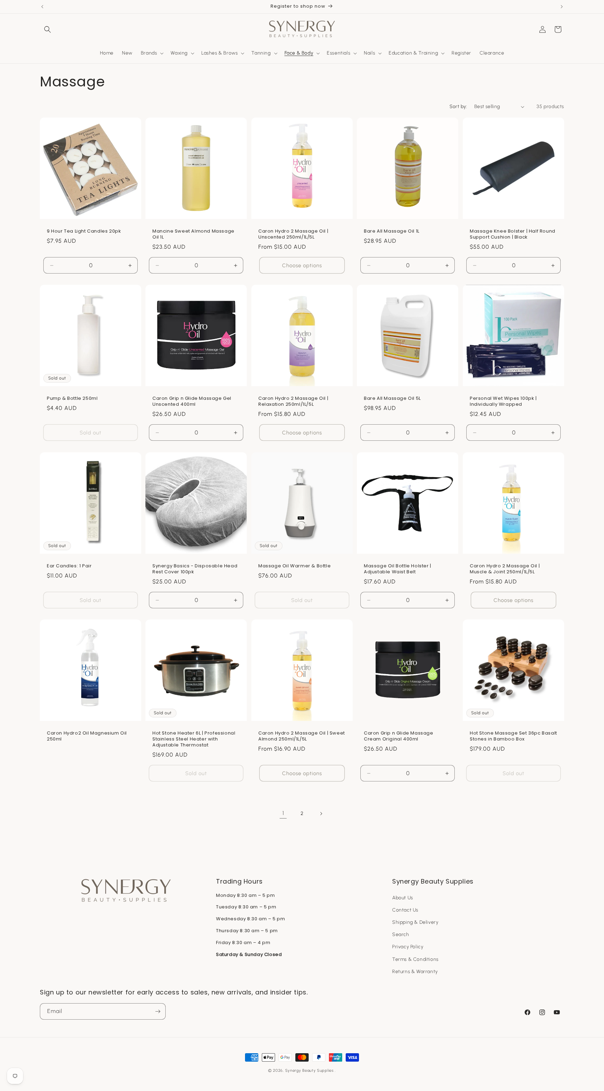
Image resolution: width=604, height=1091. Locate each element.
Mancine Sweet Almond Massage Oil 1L (193, 235)
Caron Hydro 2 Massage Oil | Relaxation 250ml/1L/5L (293, 402)
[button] (47, 29)
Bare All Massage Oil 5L (392, 399)
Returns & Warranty (415, 972)
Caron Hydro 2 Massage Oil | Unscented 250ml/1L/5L (293, 235)
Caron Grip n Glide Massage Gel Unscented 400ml (191, 402)
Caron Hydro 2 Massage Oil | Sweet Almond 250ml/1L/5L (301, 736)
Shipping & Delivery (415, 922)
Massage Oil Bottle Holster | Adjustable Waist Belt (397, 569)
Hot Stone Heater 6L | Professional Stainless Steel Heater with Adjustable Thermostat (193, 739)
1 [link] (283, 813)
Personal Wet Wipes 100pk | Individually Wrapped (503, 402)
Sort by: (458, 106)
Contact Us (405, 910)
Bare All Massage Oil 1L (391, 232)
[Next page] (321, 813)
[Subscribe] (157, 1011)
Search (400, 934)
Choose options (302, 265)
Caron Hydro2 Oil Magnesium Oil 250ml (87, 736)
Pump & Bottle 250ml (72, 399)
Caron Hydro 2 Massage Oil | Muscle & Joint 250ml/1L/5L (505, 569)
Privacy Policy (407, 947)
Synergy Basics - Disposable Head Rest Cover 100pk (194, 569)
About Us (402, 898)
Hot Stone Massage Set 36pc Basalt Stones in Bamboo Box (513, 736)
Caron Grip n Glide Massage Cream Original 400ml (398, 736)
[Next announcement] (561, 6)
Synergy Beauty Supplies (309, 1070)
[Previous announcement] (42, 6)
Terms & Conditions (415, 959)
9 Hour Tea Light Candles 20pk (84, 232)
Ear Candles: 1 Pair (69, 566)
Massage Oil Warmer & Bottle (294, 566)
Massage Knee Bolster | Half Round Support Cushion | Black (512, 235)
